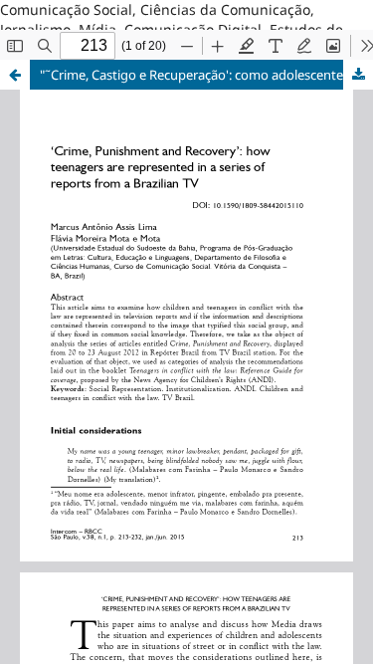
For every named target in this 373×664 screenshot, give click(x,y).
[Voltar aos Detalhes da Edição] (15, 75)
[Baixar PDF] (358, 75)
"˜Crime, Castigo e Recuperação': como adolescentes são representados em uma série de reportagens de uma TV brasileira (206, 75)
